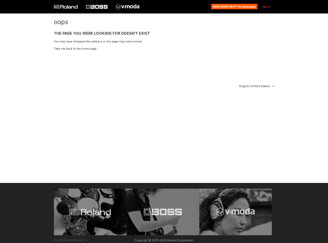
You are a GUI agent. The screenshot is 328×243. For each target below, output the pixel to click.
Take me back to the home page (75, 48)
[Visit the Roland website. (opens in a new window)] (90, 212)
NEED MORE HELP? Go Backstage (234, 6)
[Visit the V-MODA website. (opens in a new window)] (235, 212)
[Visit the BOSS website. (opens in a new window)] (163, 212)
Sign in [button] (266, 6)
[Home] (66, 7)
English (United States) (255, 86)
